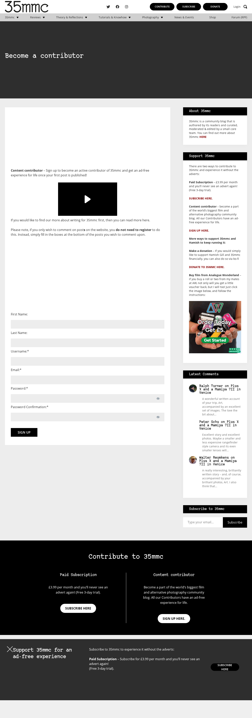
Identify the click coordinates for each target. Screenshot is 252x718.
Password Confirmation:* (29, 407)
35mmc (10, 17)
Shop (212, 17)
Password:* (19, 388)
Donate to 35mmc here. (206, 267)
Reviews (35, 17)
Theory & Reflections (69, 17)
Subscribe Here (225, 667)
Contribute (162, 6)
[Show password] (158, 398)
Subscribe (188, 6)
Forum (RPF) (239, 17)
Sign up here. (199, 230)
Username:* (20, 351)
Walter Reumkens (214, 457)
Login (237, 6)
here (145, 220)
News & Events (184, 17)
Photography (150, 17)
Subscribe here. (201, 198)
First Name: (19, 314)
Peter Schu (209, 422)
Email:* (16, 370)
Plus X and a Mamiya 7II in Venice (220, 389)
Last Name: (19, 333)
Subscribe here (78, 608)
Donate (215, 6)
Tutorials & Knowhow (113, 17)
